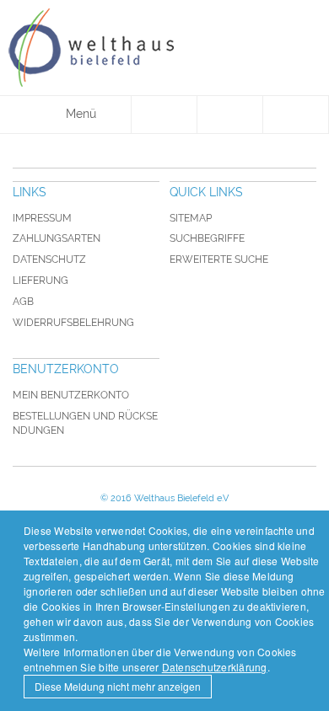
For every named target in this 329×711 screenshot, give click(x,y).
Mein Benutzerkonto (71, 395)
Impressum (42, 218)
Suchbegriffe (207, 238)
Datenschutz (49, 259)
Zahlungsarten (56, 238)
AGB (23, 301)
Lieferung (40, 280)
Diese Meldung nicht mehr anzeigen (118, 686)
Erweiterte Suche (219, 259)
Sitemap (191, 218)
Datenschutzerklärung (214, 667)
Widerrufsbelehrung (73, 323)
